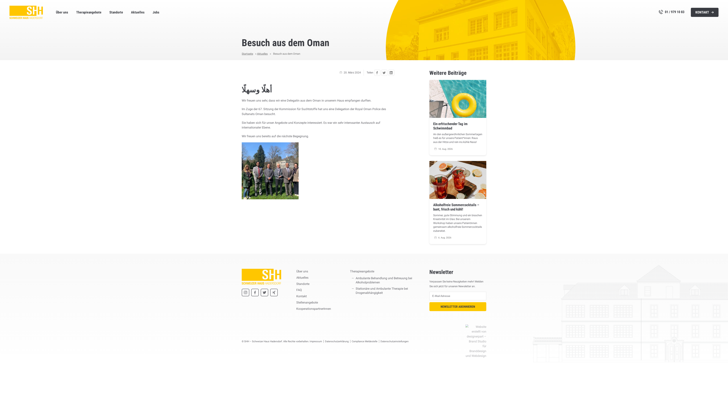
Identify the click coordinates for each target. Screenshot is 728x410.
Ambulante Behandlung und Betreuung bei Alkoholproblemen (384, 280)
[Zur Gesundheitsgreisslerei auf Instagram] (245, 292)
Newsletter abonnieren (458, 306)
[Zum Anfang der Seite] (717, 399)
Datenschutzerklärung (337, 341)
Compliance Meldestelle (364, 341)
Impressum (316, 341)
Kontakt (702, 12)
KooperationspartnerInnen (313, 309)
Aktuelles (137, 12)
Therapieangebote (88, 12)
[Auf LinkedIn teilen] (391, 73)
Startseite (247, 53)
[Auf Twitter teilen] (384, 73)
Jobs (156, 12)
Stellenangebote (307, 302)
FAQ (299, 290)
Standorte (116, 12)
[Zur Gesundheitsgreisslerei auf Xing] (274, 292)
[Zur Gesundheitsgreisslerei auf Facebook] (255, 292)
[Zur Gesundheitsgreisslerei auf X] (264, 292)
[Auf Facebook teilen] (377, 73)
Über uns (62, 12)
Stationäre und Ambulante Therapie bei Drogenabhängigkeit (382, 291)
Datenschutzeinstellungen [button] (394, 341)
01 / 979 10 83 (674, 12)
